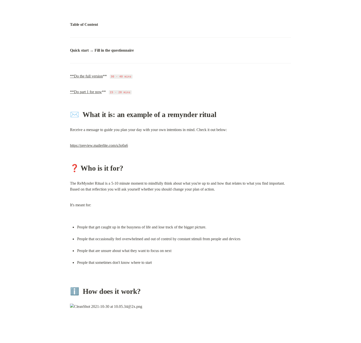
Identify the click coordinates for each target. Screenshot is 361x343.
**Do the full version (86, 76)
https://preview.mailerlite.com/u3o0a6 (99, 145)
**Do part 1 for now (86, 92)
